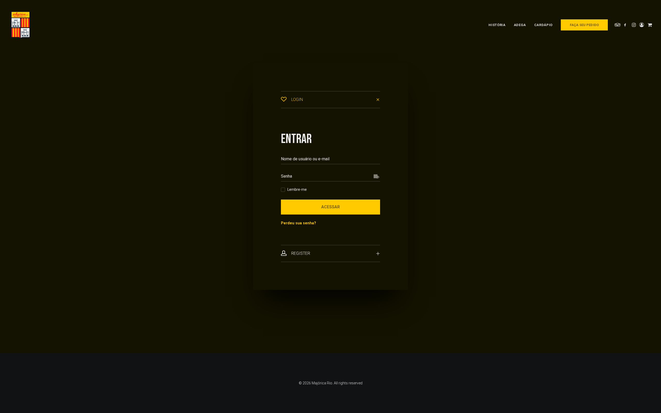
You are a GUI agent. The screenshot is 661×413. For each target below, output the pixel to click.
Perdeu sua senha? (298, 223)
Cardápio (543, 25)
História (497, 25)
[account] (642, 25)
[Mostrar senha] (375, 176)
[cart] (649, 25)
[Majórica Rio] (20, 24)
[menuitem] (497, 25)
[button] (618, 25)
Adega (520, 25)
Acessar (330, 206)
